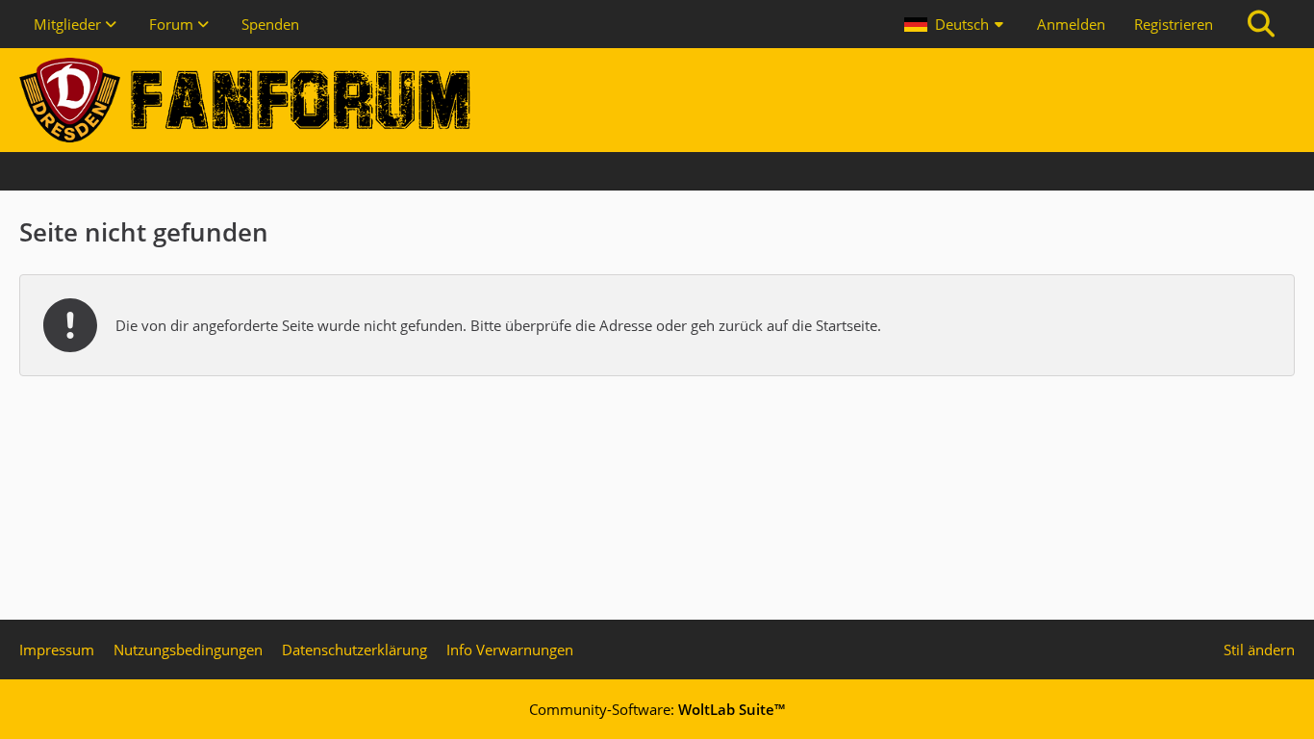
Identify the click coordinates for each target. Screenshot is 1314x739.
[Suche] (1261, 24)
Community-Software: (657, 709)
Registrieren (1173, 24)
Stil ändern (1259, 649)
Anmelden (1071, 24)
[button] (956, 24)
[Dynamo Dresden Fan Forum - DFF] (657, 100)
